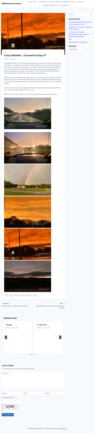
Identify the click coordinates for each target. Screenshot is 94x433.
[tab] (31, 354)
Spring (35, 295)
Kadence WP (63, 428)
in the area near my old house (47, 77)
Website (47, 393)
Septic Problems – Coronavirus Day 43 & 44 (15, 305)
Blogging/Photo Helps (68, 1)
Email (26, 393)
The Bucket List (65, 5)
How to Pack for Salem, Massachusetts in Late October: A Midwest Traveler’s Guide (79, 34)
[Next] (60, 337)
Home (30, 1)
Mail (70, 39)
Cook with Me (43, 1)
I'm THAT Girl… (42, 325)
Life (5, 52)
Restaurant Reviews (55, 1)
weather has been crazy (32, 63)
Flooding (9, 325)
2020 (6, 295)
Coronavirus (17, 295)
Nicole (7, 59)
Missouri (29, 295)
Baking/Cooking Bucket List (51, 5)
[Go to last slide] (6, 337)
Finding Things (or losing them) (78, 42)
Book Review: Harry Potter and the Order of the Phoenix (50, 306)
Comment (5, 373)
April (11, 295)
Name (4, 393)
